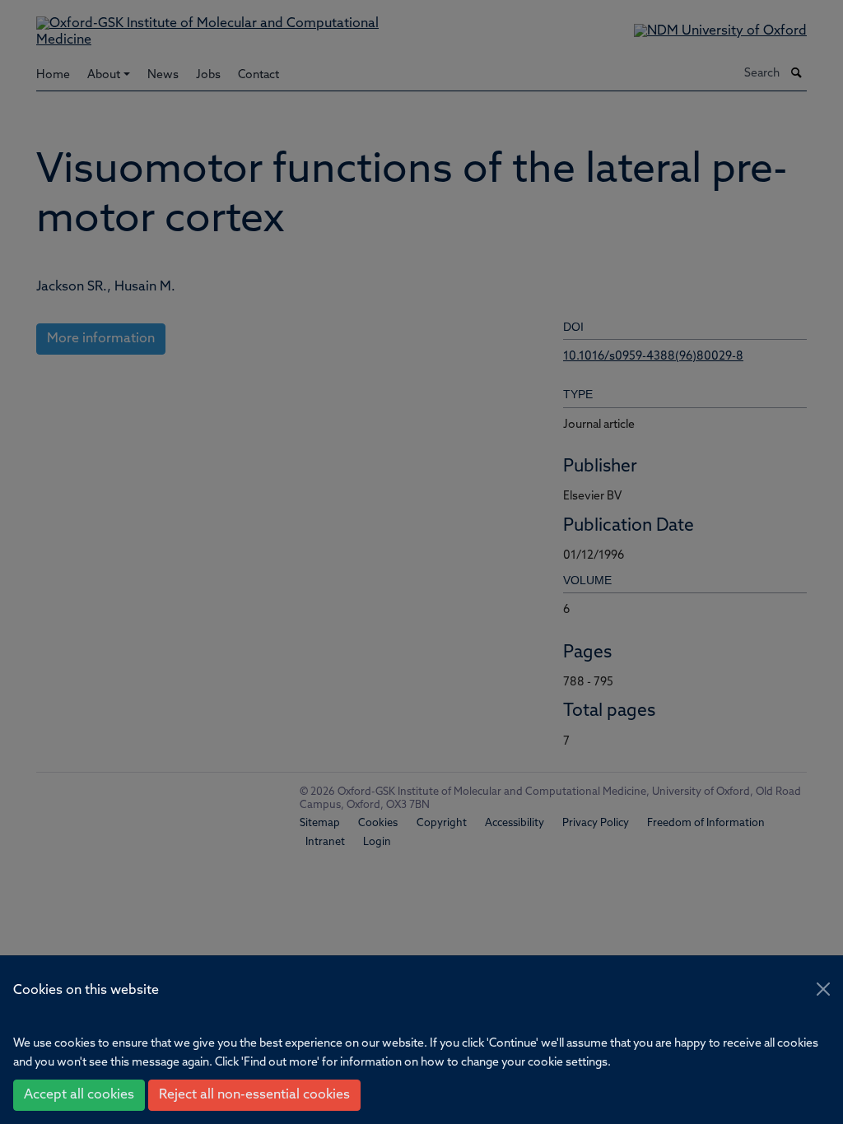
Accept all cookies (79, 1095)
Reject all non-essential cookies (254, 1095)
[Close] (823, 989)
